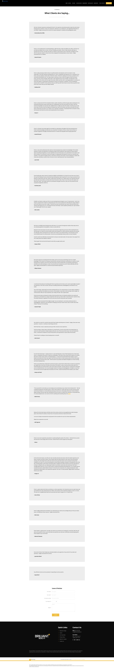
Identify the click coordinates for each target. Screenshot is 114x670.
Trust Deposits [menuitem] (102, 3)
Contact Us (109, 3)
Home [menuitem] (67, 3)
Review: (49, 607)
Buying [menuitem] (69, 3)
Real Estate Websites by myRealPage (80, 659)
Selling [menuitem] (73, 3)
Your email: (49, 591)
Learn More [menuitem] (96, 3)
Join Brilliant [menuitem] (90, 3)
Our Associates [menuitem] (79, 3)
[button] (109, 3)
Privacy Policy (73, 659)
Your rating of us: (48, 601)
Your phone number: (47, 598)
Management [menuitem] (85, 3)
